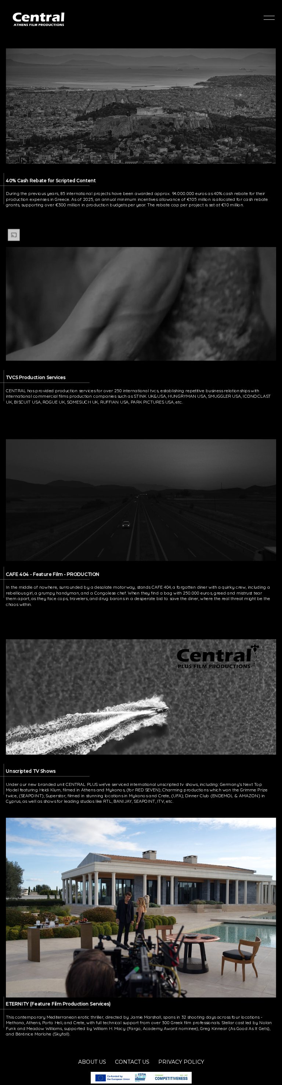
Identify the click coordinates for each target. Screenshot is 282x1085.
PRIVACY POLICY (181, 1062)
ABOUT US (92, 1062)
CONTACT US (132, 1062)
